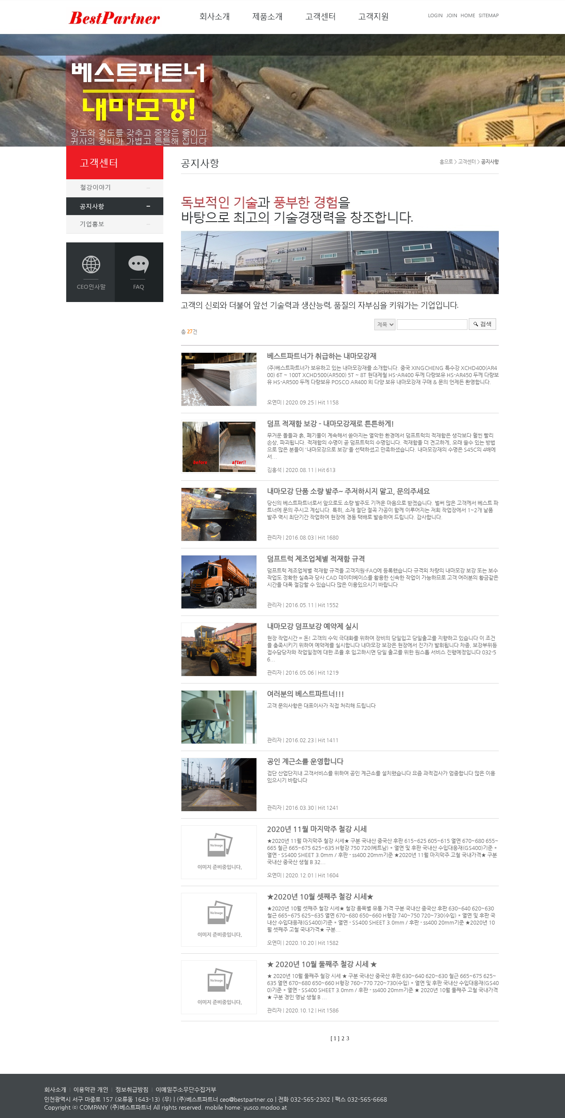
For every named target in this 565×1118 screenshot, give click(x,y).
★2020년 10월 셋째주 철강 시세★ (320, 896)
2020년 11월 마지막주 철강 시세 (317, 829)
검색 (486, 324)
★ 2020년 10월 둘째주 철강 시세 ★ (322, 964)
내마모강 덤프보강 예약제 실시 (312, 626)
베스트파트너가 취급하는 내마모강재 (322, 356)
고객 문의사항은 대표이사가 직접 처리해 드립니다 (321, 706)
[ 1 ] (335, 1038)
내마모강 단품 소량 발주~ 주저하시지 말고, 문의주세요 (348, 491)
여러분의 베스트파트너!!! (305, 694)
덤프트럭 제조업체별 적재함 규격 (316, 559)
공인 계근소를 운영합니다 (305, 761)
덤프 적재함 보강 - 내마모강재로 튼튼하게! (330, 423)
